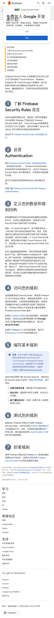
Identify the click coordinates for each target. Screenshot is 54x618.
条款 (4, 606)
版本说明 (5, 555)
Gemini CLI (37, 355)
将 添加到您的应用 (26, 163)
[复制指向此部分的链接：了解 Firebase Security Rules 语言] (42, 110)
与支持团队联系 (8, 543)
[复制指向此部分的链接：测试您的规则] (40, 415)
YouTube (5, 532)
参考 (4, 497)
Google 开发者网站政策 (21, 473)
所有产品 (5, 596)
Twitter (4, 528)
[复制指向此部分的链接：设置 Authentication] (35, 156)
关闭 (27, 31)
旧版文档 (5, 563)
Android (5, 580)
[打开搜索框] (38, 3)
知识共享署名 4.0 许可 (41, 467)
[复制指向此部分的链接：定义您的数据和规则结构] (19, 210)
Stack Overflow (8, 547)
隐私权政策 (12, 606)
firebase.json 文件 (13, 333)
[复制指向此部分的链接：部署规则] (32, 447)
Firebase (5, 588)
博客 (4, 520)
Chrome (5, 584)
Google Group (8, 551)
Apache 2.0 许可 (31, 470)
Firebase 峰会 (7, 524)
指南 (4, 493)
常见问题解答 (7, 559)
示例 (4, 501)
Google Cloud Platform (11, 592)
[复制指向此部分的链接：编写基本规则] (40, 345)
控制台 (19, 315)
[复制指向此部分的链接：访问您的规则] (40, 288)
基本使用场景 (37, 380)
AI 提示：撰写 (27, 370)
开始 (27, 38)
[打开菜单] (4, 3)
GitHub (5, 509)
